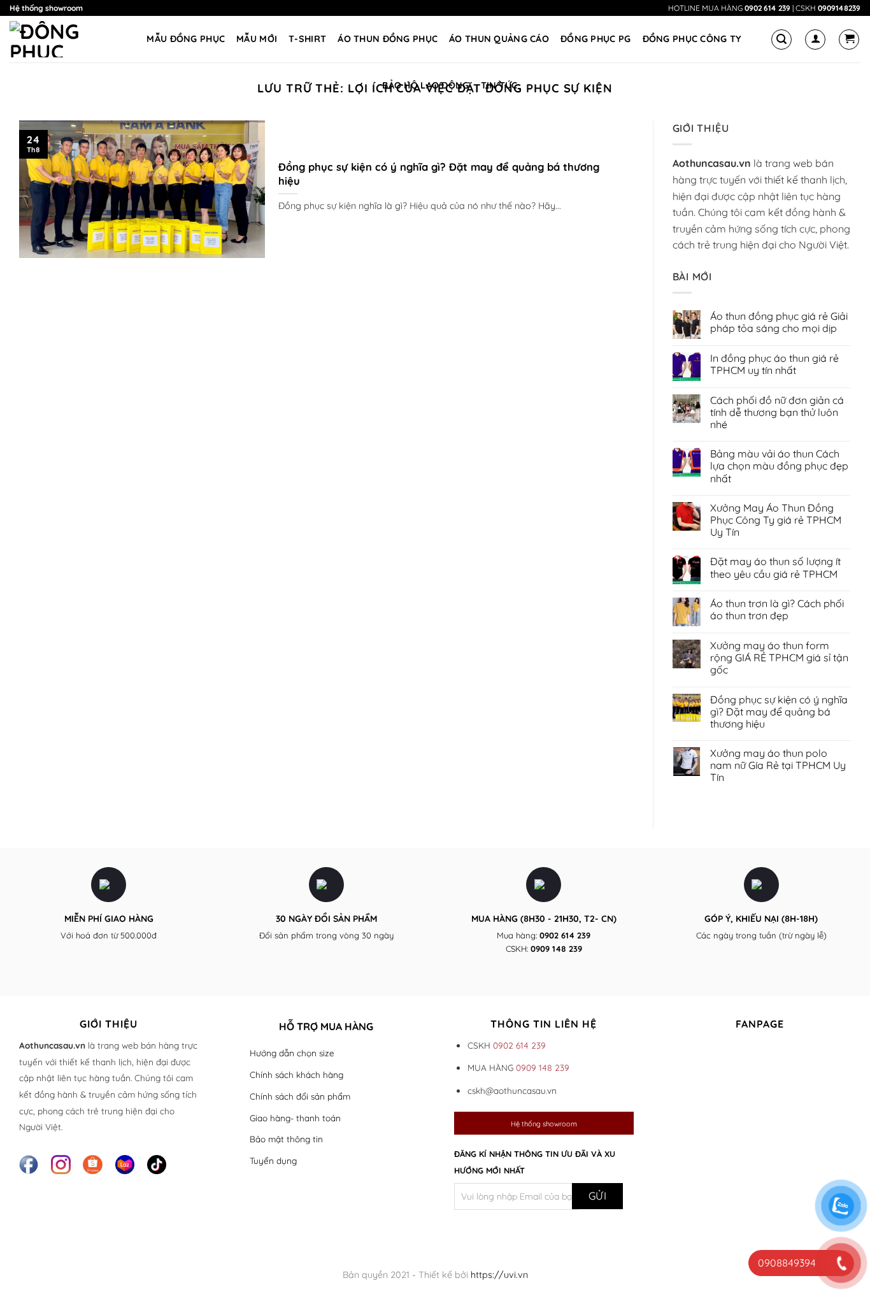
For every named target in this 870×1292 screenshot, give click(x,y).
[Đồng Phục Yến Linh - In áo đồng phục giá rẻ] (57, 39)
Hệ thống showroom (46, 8)
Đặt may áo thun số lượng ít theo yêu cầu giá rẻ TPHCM (775, 568)
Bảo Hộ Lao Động (425, 85)
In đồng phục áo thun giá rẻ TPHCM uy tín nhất (774, 364)
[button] (781, 39)
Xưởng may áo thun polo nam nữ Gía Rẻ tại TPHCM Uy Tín (778, 765)
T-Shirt (307, 39)
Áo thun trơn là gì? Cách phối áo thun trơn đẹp (777, 610)
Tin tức (499, 85)
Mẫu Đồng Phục (185, 39)
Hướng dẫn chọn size (292, 1052)
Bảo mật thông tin (286, 1138)
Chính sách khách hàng (296, 1074)
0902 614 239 (767, 8)
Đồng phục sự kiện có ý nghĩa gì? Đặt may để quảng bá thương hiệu (438, 173)
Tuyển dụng (273, 1160)
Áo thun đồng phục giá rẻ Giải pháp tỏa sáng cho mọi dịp (779, 322)
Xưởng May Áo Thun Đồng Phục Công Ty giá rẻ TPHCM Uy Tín (775, 520)
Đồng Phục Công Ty (692, 39)
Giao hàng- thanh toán (295, 1117)
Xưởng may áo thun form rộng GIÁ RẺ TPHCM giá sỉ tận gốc (779, 658)
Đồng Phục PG (595, 39)
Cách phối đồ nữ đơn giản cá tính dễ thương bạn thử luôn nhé (777, 412)
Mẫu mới (256, 39)
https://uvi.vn (499, 1275)
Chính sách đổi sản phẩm (300, 1096)
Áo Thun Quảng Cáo (499, 39)
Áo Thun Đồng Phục (388, 39)
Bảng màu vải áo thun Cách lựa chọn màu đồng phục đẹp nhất (779, 466)
